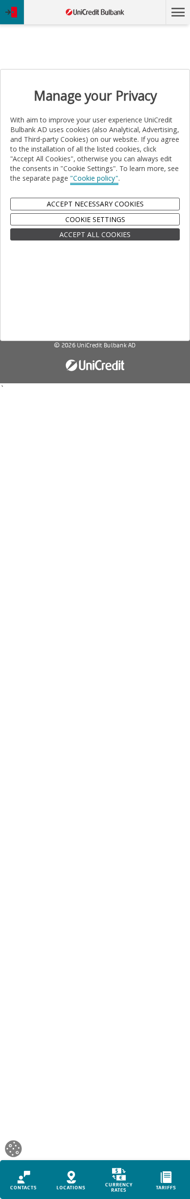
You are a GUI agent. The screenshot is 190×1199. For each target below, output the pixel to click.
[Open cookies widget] (13, 1150)
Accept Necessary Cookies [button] (95, 203)
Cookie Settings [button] (95, 219)
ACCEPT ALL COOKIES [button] (95, 234)
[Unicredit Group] (95, 366)
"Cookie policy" (94, 178)
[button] (178, 12)
